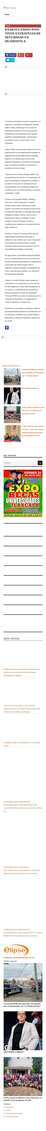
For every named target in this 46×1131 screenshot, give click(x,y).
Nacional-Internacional (14, 1113)
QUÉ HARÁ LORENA (30, 388)
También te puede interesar (11, 366)
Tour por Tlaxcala (12, 1116)
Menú (7, 14)
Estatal (7, 26)
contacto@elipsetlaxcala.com (24, 957)
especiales (9, 1107)
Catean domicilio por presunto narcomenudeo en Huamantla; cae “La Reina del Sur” (33, 373)
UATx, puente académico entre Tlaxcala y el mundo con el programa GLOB (33, 410)
